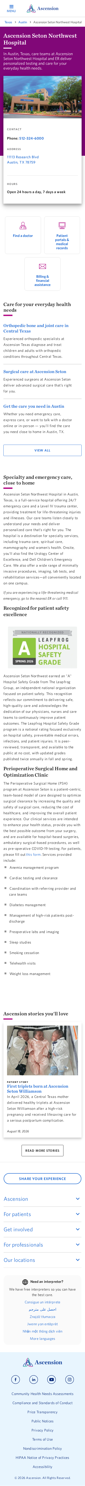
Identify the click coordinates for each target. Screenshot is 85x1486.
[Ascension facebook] (15, 1379)
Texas (8, 22)
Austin (22, 22)
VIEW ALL (42, 450)
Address (14, 149)
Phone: (12, 138)
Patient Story (18, 1082)
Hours (12, 184)
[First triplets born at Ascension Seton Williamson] (42, 1050)
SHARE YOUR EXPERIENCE (42, 1179)
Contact (14, 129)
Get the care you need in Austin (33, 406)
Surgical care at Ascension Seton (34, 371)
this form (33, 854)
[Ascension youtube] (51, 1379)
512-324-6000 (31, 138)
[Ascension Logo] (42, 1366)
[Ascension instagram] (69, 1379)
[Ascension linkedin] (33, 1379)
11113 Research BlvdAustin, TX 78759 (23, 159)
